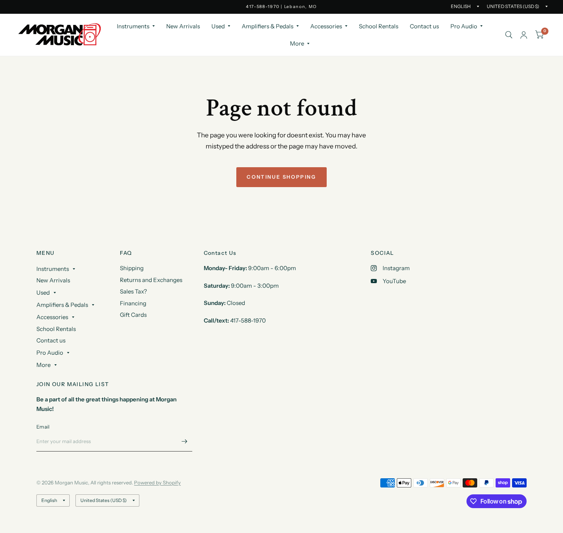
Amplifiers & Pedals (267, 26)
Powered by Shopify (157, 482)
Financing (133, 303)
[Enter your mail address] (184, 442)
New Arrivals (183, 26)
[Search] (508, 35)
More (297, 43)
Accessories (326, 26)
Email (42, 427)
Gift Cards (133, 314)
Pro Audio (463, 26)
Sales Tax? (133, 291)
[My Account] (523, 35)
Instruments (133, 26)
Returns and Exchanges (151, 280)
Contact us (424, 26)
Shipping (132, 268)
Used (218, 26)
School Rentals (378, 26)
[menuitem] (135, 26)
